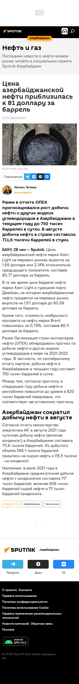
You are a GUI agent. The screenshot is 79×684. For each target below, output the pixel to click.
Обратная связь (42, 624)
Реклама (8, 629)
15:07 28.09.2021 (14, 118)
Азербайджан (31, 504)
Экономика (52, 504)
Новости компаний (15, 624)
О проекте (9, 590)
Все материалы (22, 192)
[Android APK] (16, 642)
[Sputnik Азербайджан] (13, 33)
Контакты (25, 590)
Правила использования (19, 596)
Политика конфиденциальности (24, 602)
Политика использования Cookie (25, 608)
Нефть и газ (11, 504)
